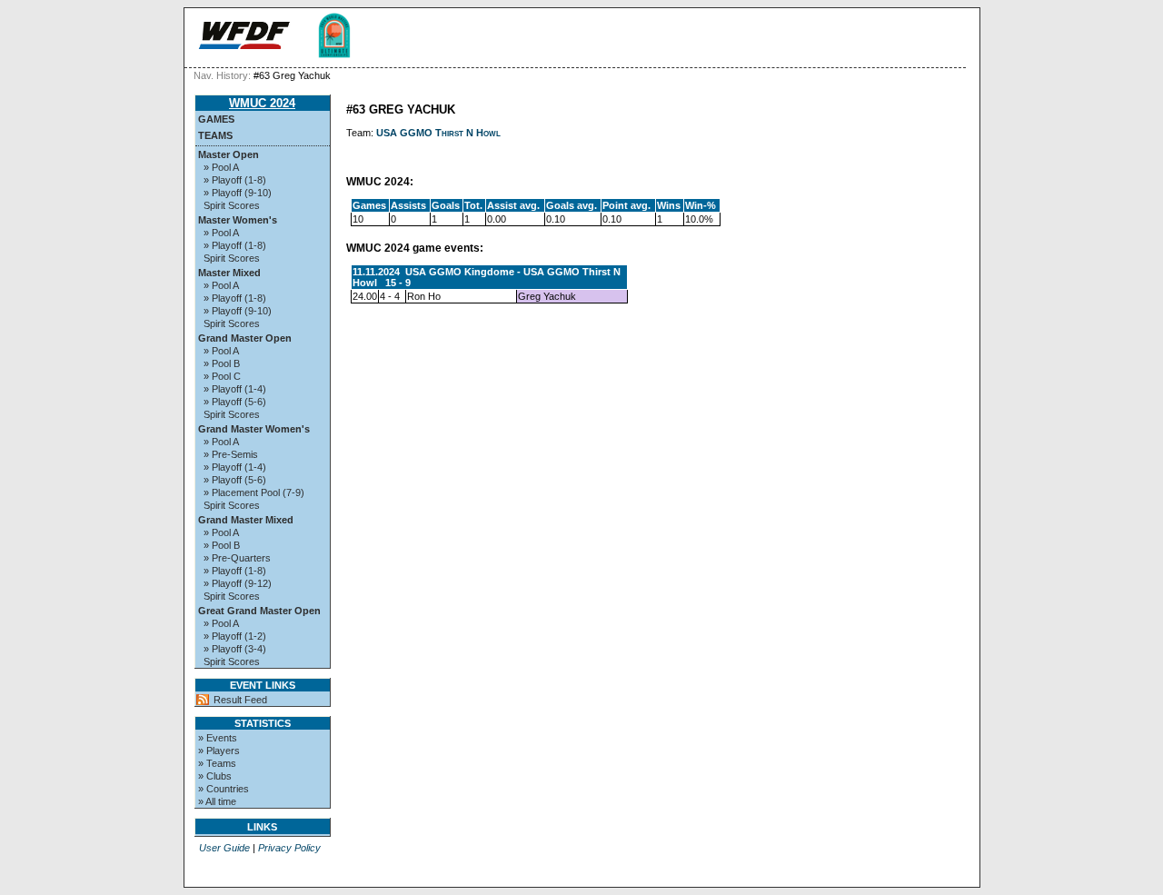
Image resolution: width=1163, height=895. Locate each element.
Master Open (228, 154)
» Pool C (222, 376)
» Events (217, 737)
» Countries (223, 788)
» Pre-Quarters (237, 557)
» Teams (217, 763)
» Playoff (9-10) (238, 192)
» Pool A (221, 167)
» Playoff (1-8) (235, 179)
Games (216, 119)
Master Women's (237, 219)
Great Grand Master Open (259, 610)
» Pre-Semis (231, 454)
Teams (215, 135)
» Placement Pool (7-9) (254, 492)
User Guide (224, 847)
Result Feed (240, 699)
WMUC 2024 (262, 103)
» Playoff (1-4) (235, 388)
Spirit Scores (232, 205)
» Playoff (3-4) (235, 648)
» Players (219, 750)
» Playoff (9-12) (238, 583)
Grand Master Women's (254, 428)
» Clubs (215, 776)
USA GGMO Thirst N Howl (438, 132)
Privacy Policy (289, 847)
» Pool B (222, 363)
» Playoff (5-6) (235, 401)
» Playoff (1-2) (235, 636)
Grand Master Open (245, 338)
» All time (217, 801)
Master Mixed (229, 272)
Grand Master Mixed (245, 519)
